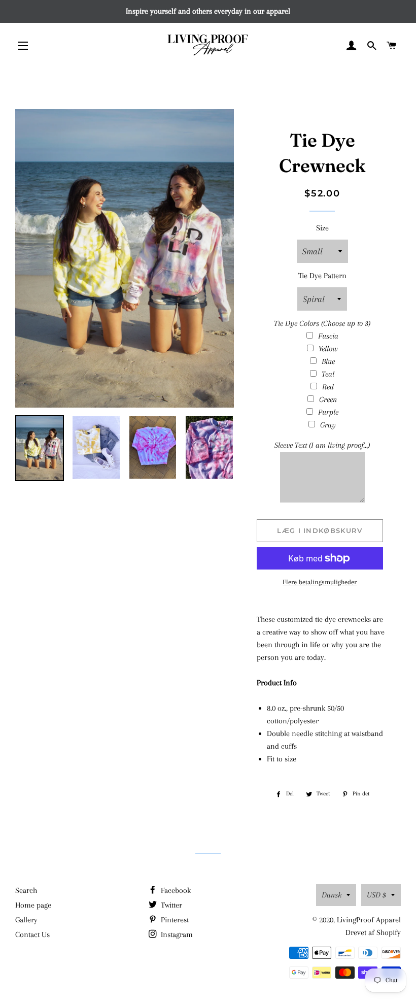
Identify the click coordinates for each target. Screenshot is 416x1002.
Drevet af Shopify (373, 932)
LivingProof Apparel (369, 919)
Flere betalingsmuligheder (320, 582)
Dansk (331, 894)
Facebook (175, 890)
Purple (328, 412)
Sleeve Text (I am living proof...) (322, 445)
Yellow (328, 348)
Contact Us (32, 934)
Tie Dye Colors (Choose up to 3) (322, 323)
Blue (328, 361)
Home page (33, 905)
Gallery (26, 919)
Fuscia (328, 336)
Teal (328, 374)
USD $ (376, 894)
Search (26, 890)
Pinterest (174, 919)
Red (328, 386)
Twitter (170, 905)
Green (328, 399)
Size (322, 227)
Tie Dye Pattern (322, 275)
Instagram (176, 934)
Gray (328, 424)
